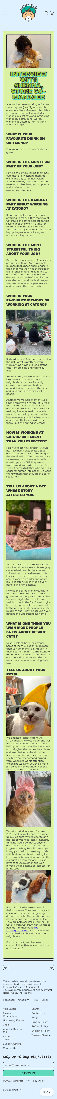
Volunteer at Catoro (10, 1038)
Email (44, 999)
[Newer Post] (51, 967)
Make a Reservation (10, 1015)
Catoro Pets (17, 1080)
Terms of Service (41, 1035)
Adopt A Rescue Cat (12, 1031)
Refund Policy (40, 1026)
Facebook (9, 999)
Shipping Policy (41, 1030)
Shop (6, 1024)
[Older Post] (5, 967)
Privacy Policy (40, 1021)
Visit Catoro (9, 1008)
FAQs (35, 1017)
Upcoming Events (13, 1020)
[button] (46, 13)
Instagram (16, 948)
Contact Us (9, 1048)
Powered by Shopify (35, 1080)
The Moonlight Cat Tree (22, 929)
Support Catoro (12, 1043)
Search (36, 1008)
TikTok (35, 999)
